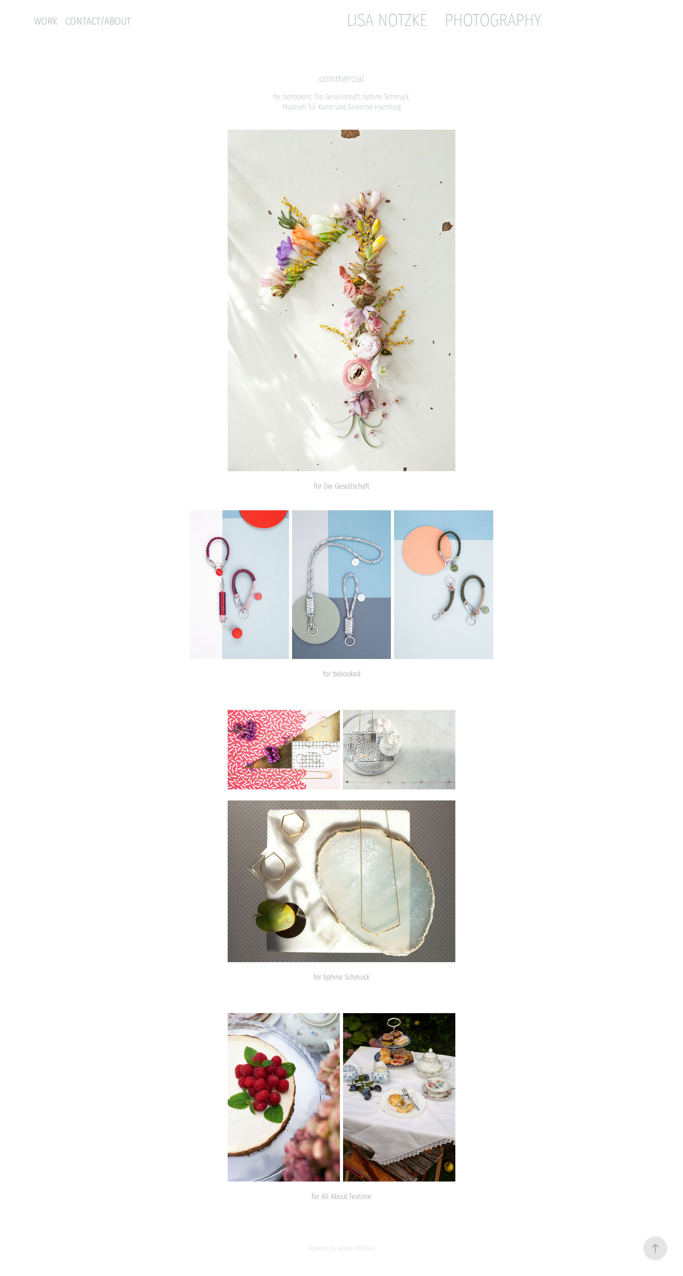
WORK (45, 21)
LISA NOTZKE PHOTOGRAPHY (444, 20)
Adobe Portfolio (356, 1248)
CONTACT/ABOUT (98, 21)
